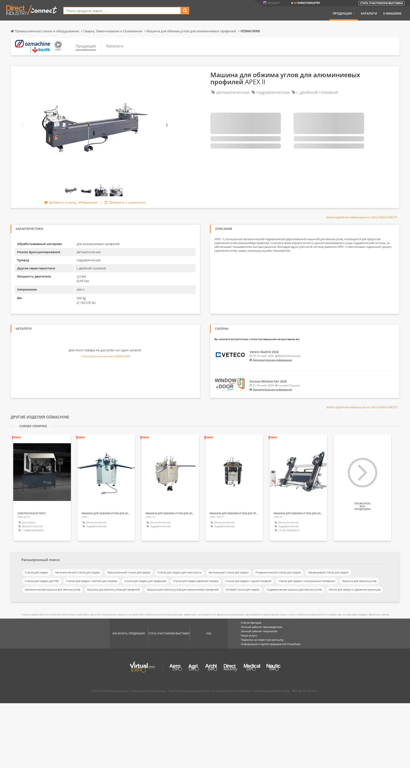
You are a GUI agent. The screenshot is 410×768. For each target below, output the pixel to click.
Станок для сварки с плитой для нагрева (91, 581)
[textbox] (122, 10)
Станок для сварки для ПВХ (42, 581)
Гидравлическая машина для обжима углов (294, 589)
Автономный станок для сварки (228, 572)
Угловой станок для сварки (243, 589)
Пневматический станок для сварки (278, 572)
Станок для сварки (36, 572)
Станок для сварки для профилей (145, 581)
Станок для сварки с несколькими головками (306, 581)
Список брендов (251, 623)
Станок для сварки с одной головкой (248, 581)
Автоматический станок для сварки (77, 572)
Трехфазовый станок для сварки (328, 572)
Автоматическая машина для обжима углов (52, 589)
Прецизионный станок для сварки (129, 572)
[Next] (166, 125)
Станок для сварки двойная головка (195, 581)
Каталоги (369, 13)
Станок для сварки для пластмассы (179, 572)
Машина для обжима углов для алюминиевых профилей (183, 589)
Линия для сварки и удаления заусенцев (355, 589)
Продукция (342, 13)
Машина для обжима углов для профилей (113, 589)
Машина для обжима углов (359, 581)
